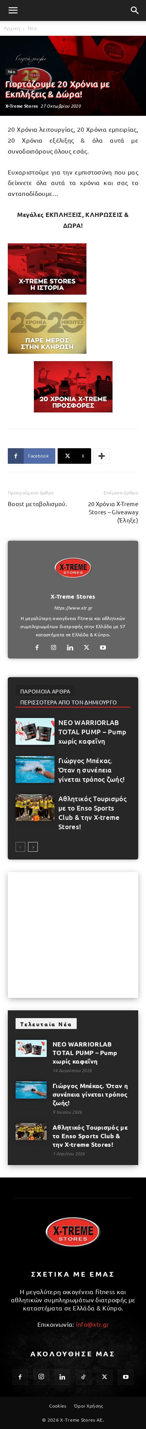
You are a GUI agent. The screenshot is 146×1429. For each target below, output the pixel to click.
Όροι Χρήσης (88, 1406)
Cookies (57, 1406)
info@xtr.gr (92, 1324)
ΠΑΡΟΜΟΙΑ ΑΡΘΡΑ (45, 691)
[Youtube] (106, 647)
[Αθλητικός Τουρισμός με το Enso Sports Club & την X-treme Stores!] (35, 807)
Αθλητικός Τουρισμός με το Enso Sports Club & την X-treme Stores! (92, 812)
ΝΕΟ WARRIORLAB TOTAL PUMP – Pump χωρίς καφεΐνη (92, 732)
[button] (13, 10)
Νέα (32, 28)
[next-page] (33, 847)
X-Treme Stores (21, 106)
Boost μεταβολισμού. (37, 503)
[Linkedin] (73, 647)
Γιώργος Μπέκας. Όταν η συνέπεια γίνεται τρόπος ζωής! (91, 770)
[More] (101, 456)
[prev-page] (20, 847)
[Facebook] (39, 647)
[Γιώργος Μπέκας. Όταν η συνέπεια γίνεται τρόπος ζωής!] (35, 769)
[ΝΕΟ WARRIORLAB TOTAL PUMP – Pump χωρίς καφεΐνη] (35, 731)
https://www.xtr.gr (73, 607)
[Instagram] (56, 647)
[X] (89, 647)
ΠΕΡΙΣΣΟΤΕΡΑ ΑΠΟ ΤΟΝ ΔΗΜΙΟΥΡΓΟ (68, 702)
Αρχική (12, 28)
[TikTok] (83, 1377)
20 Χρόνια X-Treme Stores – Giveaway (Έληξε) (113, 512)
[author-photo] (73, 585)
